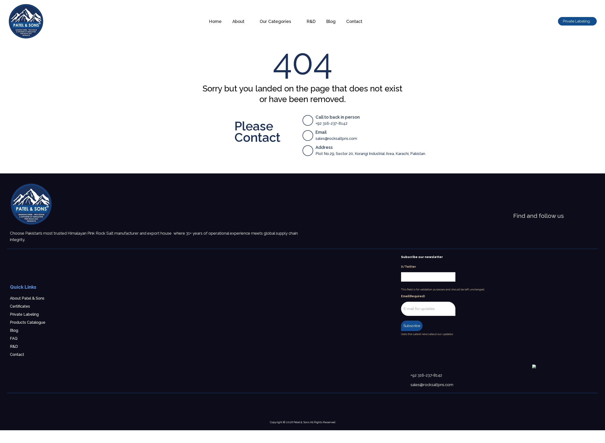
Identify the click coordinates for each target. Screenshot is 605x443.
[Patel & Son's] (31, 204)
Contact (17, 354)
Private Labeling (24, 314)
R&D (14, 346)
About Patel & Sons (27, 298)
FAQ (13, 338)
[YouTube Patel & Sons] (588, 215)
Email (413, 296)
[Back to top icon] (582, 433)
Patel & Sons (301, 422)
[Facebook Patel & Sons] (569, 215)
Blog (14, 330)
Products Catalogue (27, 322)
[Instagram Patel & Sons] (575, 215)
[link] (31, 204)
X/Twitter (408, 266)
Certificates (20, 306)
